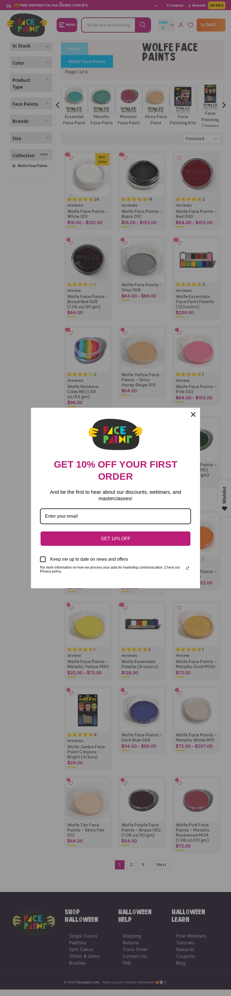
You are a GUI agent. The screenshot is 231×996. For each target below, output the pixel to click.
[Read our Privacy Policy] (187, 568)
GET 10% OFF (115, 538)
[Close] (193, 414)
